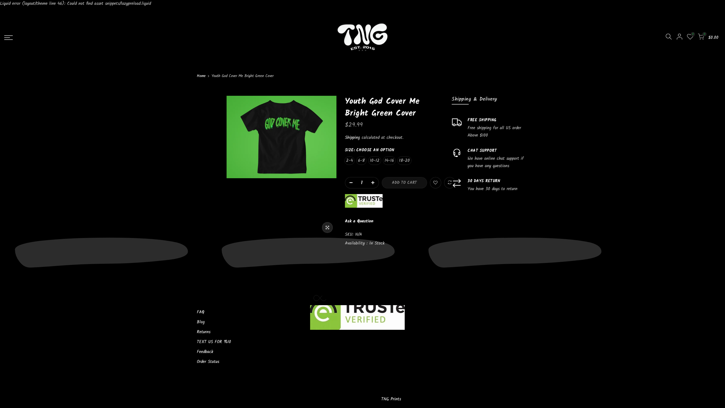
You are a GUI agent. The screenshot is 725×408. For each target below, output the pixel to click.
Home (201, 76)
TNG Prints (391, 399)
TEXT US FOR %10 (214, 342)
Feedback (205, 351)
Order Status (208, 361)
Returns (203, 332)
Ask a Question (359, 221)
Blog (201, 322)
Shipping (352, 137)
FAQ (200, 312)
